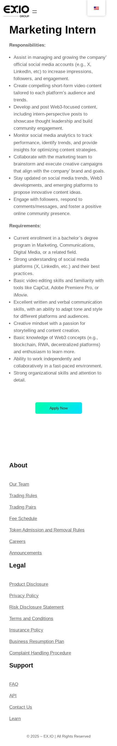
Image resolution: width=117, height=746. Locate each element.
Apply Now (59, 408)
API (13, 695)
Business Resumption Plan (36, 641)
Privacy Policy (24, 595)
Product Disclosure (28, 584)
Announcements (25, 552)
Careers (17, 541)
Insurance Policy (26, 630)
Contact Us (20, 707)
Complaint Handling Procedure (40, 653)
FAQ (13, 684)
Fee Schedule (23, 518)
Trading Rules (23, 495)
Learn (15, 718)
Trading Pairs (22, 507)
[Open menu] (34, 11)
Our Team (19, 484)
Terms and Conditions (31, 618)
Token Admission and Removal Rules (47, 530)
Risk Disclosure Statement (36, 607)
